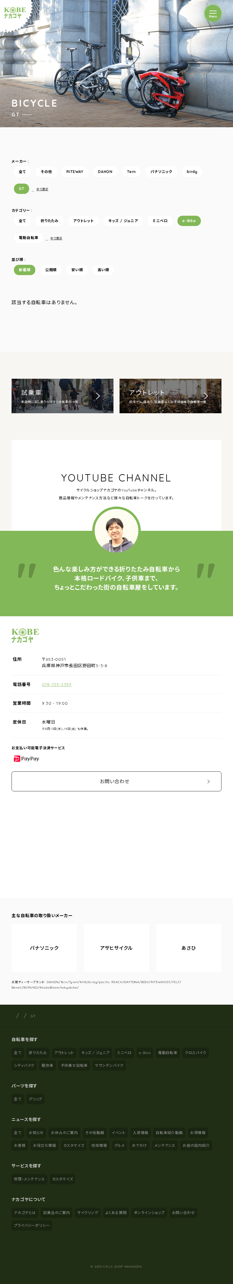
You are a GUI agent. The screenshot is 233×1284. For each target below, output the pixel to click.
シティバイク (24, 1065)
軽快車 (47, 1065)
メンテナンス (164, 1145)
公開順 (51, 270)
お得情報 (198, 1132)
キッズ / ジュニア (123, 220)
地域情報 (99, 1145)
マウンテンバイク (109, 1065)
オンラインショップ (149, 1212)
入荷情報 (140, 1132)
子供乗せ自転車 (74, 1065)
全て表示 (42, 189)
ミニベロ (160, 220)
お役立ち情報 (44, 1145)
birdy (192, 171)
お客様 (19, 1145)
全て (22, 171)
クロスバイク (195, 1052)
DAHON (105, 171)
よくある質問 (116, 1212)
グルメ (119, 1145)
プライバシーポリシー (32, 1225)
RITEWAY (74, 171)
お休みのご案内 (64, 1132)
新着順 (24, 270)
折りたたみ (50, 220)
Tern (131, 171)
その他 (46, 171)
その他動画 (94, 1132)
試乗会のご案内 (56, 1212)
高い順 (103, 270)
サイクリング (87, 1212)
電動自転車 (28, 237)
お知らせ (36, 1132)
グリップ (35, 1099)
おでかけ (139, 1145)
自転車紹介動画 (169, 1132)
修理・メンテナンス (29, 1179)
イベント (119, 1132)
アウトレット (83, 220)
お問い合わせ (115, 781)
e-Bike (189, 220)
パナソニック (161, 171)
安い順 (77, 270)
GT (21, 188)
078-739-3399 (57, 684)
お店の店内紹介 (196, 1145)
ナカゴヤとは (25, 1212)
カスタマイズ (73, 1145)
